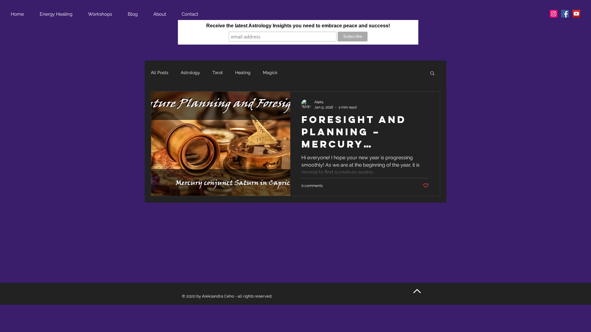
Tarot (217, 72)
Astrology (190, 72)
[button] (432, 73)
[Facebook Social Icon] (565, 14)
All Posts (159, 72)
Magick (270, 72)
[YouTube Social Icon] (576, 14)
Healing (243, 72)
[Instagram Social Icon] (553, 14)
